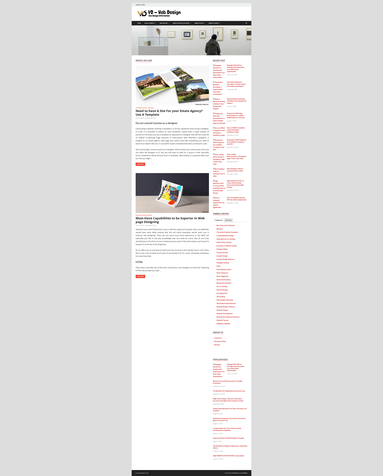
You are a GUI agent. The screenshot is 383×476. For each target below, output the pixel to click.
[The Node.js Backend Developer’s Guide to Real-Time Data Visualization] (219, 82)
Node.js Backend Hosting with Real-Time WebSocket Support (236, 101)
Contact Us (218, 338)
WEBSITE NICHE (198, 23)
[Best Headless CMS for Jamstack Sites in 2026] (219, 169)
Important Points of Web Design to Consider (228, 438)
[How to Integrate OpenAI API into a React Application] (219, 198)
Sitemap (217, 345)
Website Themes (223, 320)
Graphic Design (222, 256)
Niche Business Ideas (224, 269)
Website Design (222, 310)
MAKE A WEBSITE (149, 23)
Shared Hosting (222, 290)
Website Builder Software (226, 307)
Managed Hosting (223, 263)
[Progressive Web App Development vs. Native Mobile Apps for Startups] (219, 113)
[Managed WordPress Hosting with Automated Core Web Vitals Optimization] (219, 65)
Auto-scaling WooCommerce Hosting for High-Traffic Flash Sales (237, 156)
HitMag (244, 473)
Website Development (225, 313)
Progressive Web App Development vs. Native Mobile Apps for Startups (236, 115)
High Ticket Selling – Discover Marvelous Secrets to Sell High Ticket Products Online (228, 400)
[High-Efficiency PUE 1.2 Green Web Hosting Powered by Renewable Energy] (219, 181)
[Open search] (246, 23)
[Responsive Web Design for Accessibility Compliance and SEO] (219, 140)
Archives (228, 220)
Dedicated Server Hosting (226, 239)
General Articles (222, 252)
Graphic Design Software (225, 259)
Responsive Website (224, 283)
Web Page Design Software (144, 215)
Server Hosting (222, 286)
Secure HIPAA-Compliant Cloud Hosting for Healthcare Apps (236, 130)
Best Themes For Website (226, 225)
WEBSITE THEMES (214, 23)
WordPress (235, 473)
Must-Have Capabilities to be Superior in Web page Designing (170, 220)
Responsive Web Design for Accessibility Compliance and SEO (237, 142)
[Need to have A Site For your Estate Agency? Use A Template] (172, 86)
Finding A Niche (222, 249)
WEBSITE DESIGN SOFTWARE (181, 23)
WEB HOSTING (163, 23)
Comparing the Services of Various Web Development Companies (227, 429)
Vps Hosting (221, 296)
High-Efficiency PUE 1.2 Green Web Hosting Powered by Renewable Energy (235, 184)
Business (220, 229)
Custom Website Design (225, 235)
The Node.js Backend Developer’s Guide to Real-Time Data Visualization (236, 84)
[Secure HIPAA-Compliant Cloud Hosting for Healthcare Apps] (219, 128)
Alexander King (151, 118)
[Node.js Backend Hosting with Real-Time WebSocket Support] (219, 99)
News (219, 266)
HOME (139, 23)
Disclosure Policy (220, 341)
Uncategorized (222, 293)
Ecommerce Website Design (227, 246)
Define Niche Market (224, 242)
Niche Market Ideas (223, 279)
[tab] (219, 220)
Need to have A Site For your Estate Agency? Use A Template (169, 113)
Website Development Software (228, 317)
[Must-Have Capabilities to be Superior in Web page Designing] (172, 193)
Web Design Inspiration (225, 300)
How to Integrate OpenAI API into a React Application (236, 199)
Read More (140, 164)
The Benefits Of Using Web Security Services (229, 391)
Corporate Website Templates (145, 108)
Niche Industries (222, 273)
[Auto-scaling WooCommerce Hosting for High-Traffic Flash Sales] (219, 154)
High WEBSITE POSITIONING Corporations (228, 456)
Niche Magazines (223, 276)
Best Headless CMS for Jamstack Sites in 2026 (235, 170)
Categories (219, 220)
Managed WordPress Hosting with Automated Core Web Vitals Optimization (235, 68)
